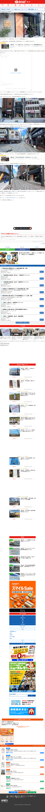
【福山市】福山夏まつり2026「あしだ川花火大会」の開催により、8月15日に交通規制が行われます (27, 394)
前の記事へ (8, 247)
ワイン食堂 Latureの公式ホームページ (11, 197)
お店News (20, 5)
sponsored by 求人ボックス (13, 265)
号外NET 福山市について (21, 797)
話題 (31, 5)
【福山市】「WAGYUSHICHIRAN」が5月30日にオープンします (23, 157)
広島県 (10, 11)
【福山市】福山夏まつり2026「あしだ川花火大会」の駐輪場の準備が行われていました (27, 419)
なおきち (7, 345)
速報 (38, 5)
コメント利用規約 (42, 243)
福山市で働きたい (4, 265)
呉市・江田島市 (12, 636)
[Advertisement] (22, 355)
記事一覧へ (22, 247)
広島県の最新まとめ (13, 631)
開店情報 (5, 343)
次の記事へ (37, 247)
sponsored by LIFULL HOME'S (38, 745)
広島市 (11, 633)
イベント (35, 5)
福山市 (28, 2)
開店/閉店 (15, 5)
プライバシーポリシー (11, 797)
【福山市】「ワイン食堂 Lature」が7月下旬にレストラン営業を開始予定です (26, 44)
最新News (8, 5)
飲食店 (8, 343)
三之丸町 (1, 343)
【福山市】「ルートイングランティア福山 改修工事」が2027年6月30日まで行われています (27, 575)
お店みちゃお (24, 5)
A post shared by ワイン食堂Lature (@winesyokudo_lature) (16, 88)
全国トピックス (3, 5)
